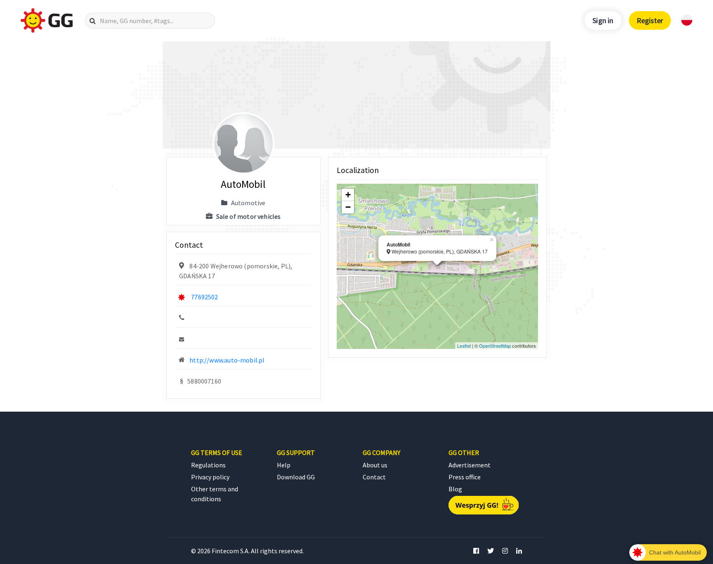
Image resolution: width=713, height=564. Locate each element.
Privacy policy (210, 477)
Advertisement (470, 465)
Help (283, 465)
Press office (465, 477)
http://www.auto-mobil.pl (226, 360)
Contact (374, 477)
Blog (455, 489)
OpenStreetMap (495, 345)
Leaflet (464, 345)
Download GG (296, 477)
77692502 (204, 297)
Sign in (603, 20)
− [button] (348, 207)
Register (650, 20)
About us (375, 465)
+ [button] (348, 195)
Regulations (208, 465)
